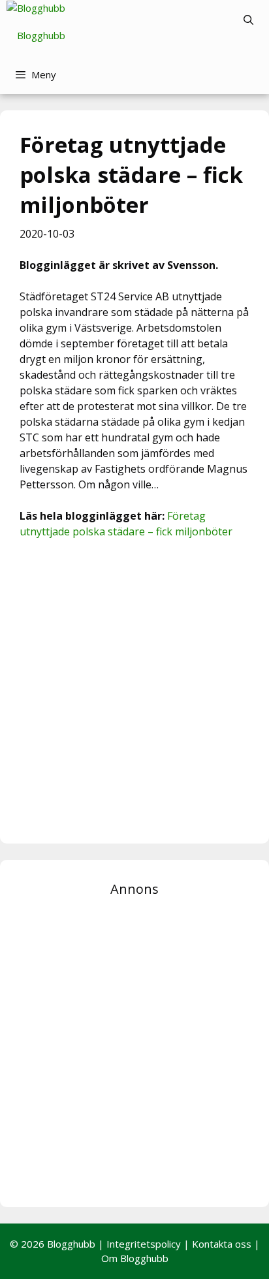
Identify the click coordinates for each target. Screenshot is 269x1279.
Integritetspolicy (143, 1243)
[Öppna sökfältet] (248, 19)
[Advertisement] (134, 689)
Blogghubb (41, 35)
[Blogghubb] (36, 8)
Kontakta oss (221, 1243)
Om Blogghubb (134, 1258)
